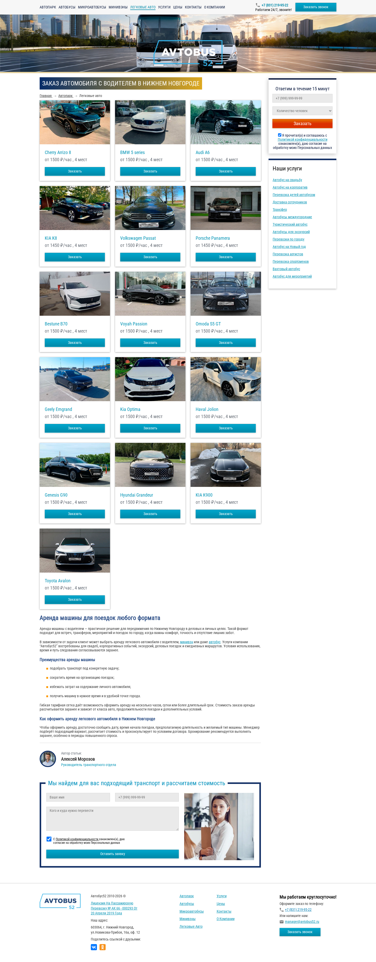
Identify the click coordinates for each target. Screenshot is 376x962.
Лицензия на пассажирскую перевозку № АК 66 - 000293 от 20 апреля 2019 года (114, 908)
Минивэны (118, 7)
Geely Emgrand (58, 409)
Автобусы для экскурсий (291, 232)
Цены (177, 7)
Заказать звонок (315, 7)
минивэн (186, 642)
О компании (214, 7)
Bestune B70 (56, 324)
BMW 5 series (132, 152)
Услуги (164, 7)
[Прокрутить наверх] (16, 950)
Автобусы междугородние (292, 217)
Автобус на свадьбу (287, 180)
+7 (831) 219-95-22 (275, 5)
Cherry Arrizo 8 (58, 152)
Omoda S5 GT (208, 324)
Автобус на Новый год (289, 247)
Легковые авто (191, 926)
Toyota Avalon (58, 580)
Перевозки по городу (288, 239)
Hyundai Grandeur (136, 495)
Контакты (193, 7)
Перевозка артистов (288, 254)
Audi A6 (203, 152)
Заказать (75, 171)
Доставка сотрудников (290, 202)
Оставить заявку (112, 854)
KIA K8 (51, 238)
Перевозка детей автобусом (294, 195)
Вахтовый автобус (286, 269)
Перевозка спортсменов (291, 261)
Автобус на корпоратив (290, 187)
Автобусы (67, 7)
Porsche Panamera (213, 238)
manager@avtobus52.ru (302, 922)
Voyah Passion (133, 324)
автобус (214, 642)
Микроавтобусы (92, 7)
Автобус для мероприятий (292, 276)
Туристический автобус (290, 224)
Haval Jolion (207, 409)
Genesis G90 (56, 495)
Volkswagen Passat (138, 238)
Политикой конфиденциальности (302, 139)
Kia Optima (130, 409)
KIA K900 (204, 495)
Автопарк (48, 7)
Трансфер (280, 209)
